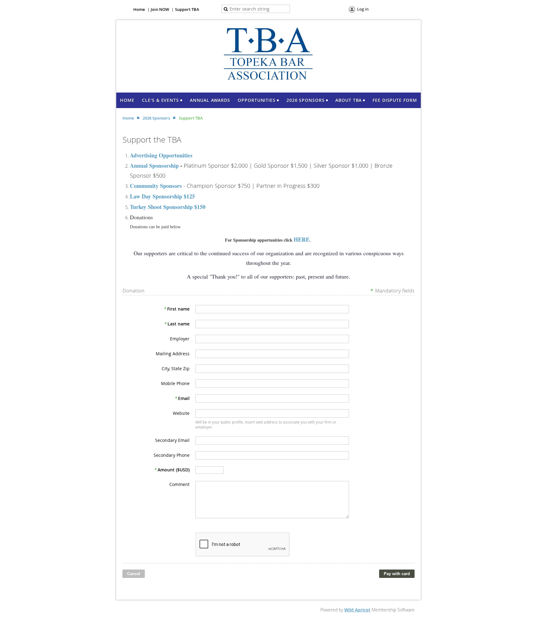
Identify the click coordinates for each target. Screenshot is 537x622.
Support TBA (187, 9)
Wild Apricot (357, 610)
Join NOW (160, 9)
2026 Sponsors (156, 118)
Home (139, 9)
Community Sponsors (156, 186)
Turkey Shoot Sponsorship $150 (167, 207)
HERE (302, 239)
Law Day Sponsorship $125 (162, 196)
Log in (363, 9)
